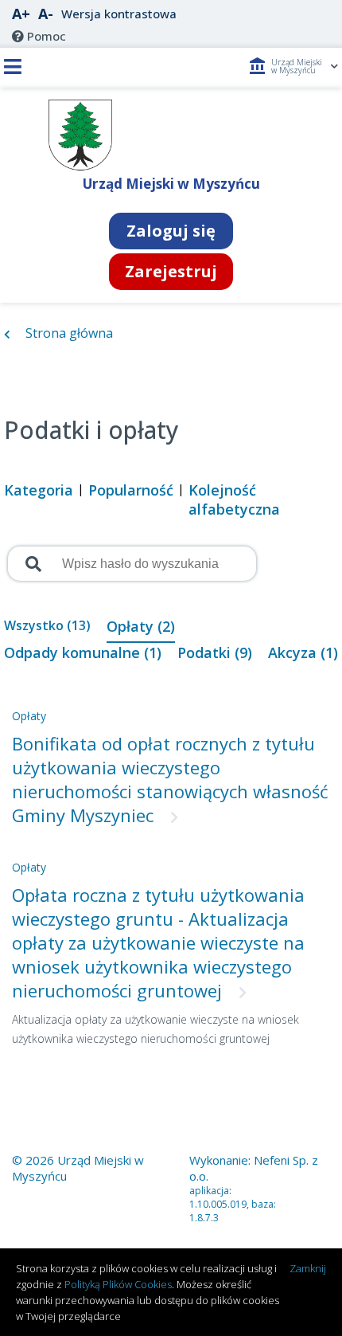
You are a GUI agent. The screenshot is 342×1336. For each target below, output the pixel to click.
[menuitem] (39, 36)
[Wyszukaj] (32, 564)
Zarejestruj (171, 271)
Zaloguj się (171, 230)
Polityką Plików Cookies (118, 1284)
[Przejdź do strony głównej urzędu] (81, 166)
